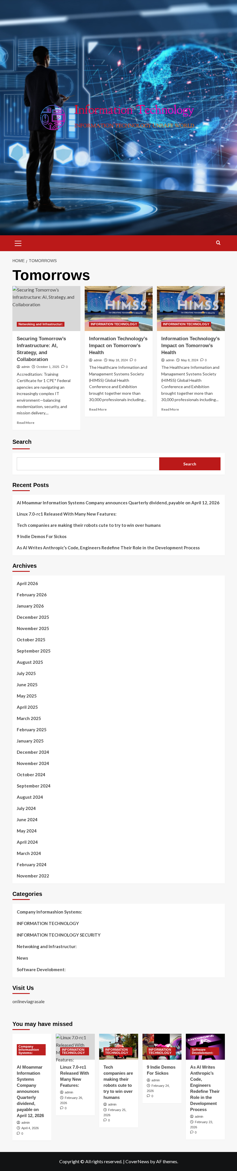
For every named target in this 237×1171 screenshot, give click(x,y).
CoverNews (137, 1161)
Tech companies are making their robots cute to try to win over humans (89, 525)
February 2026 (32, 594)
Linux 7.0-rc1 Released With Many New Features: (66, 513)
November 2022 (33, 875)
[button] (18, 242)
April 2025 (27, 707)
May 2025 (27, 695)
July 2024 (26, 808)
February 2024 (32, 864)
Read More (25, 422)
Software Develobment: (41, 969)
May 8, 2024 (189, 360)
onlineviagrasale (28, 1001)
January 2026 (30, 605)
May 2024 (27, 830)
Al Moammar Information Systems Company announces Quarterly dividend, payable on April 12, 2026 (118, 502)
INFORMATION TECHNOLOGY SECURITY (59, 934)
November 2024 (33, 763)
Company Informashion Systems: (49, 911)
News (22, 958)
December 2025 (33, 617)
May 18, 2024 (118, 360)
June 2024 (27, 819)
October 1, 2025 (47, 367)
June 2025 (27, 684)
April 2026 (27, 583)
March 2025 (29, 718)
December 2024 (33, 752)
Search (22, 442)
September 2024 (34, 785)
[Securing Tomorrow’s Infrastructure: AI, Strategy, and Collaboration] (46, 308)
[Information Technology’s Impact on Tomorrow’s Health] (119, 308)
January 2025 (30, 740)
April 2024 (27, 842)
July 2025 (26, 673)
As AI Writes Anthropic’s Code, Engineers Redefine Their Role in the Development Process (108, 547)
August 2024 (30, 797)
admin (25, 367)
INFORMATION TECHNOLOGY (114, 324)
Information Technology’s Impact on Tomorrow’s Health (118, 345)
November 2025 (33, 628)
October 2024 (31, 774)
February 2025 (32, 729)
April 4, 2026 (30, 1128)
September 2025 (34, 650)
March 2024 (29, 853)
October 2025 (31, 639)
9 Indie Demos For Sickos (41, 536)
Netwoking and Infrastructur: (40, 324)
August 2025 (30, 662)
